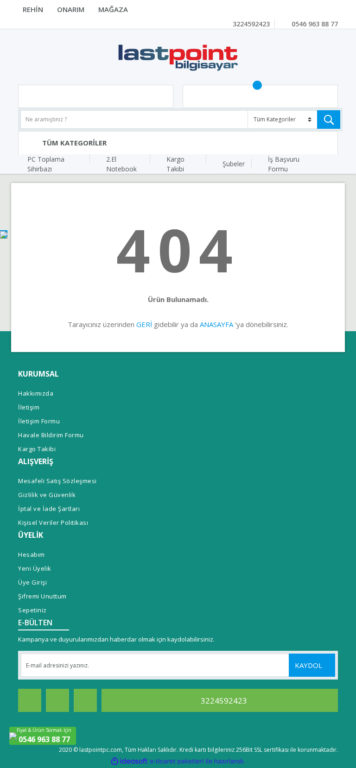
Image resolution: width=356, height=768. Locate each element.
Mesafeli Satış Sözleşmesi (57, 481)
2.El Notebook (121, 164)
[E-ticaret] (177, 761)
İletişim (28, 407)
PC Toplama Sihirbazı (45, 164)
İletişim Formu (39, 421)
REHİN (33, 9)
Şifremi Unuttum (42, 596)
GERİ (144, 324)
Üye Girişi (32, 582)
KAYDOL (309, 665)
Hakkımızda (35, 393)
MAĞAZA (113, 9)
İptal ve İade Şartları (49, 508)
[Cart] (260, 96)
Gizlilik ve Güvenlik (47, 495)
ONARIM (70, 9)
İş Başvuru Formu (283, 164)
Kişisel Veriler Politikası (53, 522)
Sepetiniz (32, 610)
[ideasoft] (129, 761)
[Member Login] (96, 96)
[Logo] (178, 57)
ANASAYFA (216, 324)
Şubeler (233, 163)
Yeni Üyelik (34, 568)
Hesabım (31, 554)
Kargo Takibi (175, 164)
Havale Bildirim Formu (51, 435)
